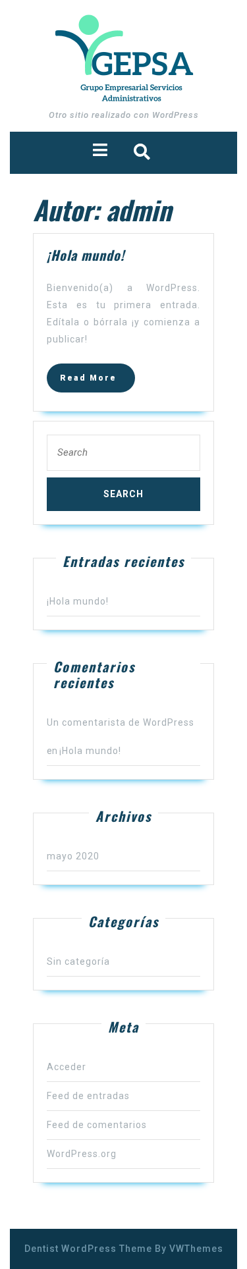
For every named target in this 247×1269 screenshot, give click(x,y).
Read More (97, 381)
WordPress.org (82, 1153)
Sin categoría (78, 961)
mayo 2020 (73, 856)
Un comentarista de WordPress (120, 722)
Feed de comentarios (97, 1125)
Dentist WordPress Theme (88, 1248)
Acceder (66, 1067)
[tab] (100, 150)
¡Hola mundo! (78, 601)
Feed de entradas (88, 1096)
